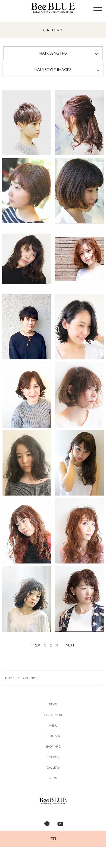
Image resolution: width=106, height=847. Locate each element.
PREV (36, 645)
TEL (53, 838)
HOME (9, 677)
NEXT (70, 645)
